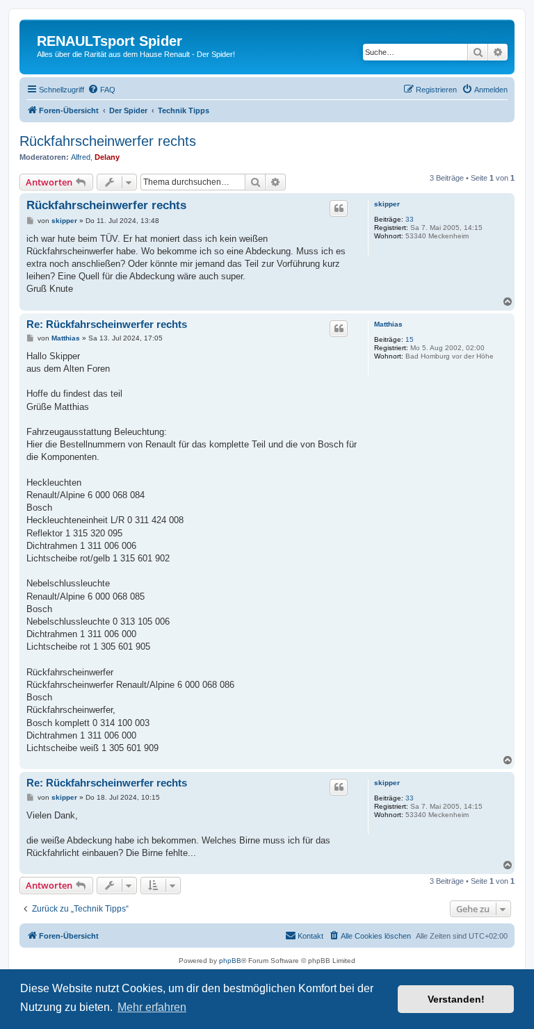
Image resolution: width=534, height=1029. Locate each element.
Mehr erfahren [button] (152, 1007)
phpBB (230, 960)
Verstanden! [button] (456, 999)
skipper (387, 204)
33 (409, 219)
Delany (107, 157)
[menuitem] (101, 89)
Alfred (80, 157)
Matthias (388, 324)
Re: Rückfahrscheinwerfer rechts (106, 324)
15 (409, 339)
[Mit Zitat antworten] (339, 208)
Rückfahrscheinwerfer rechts (107, 141)
